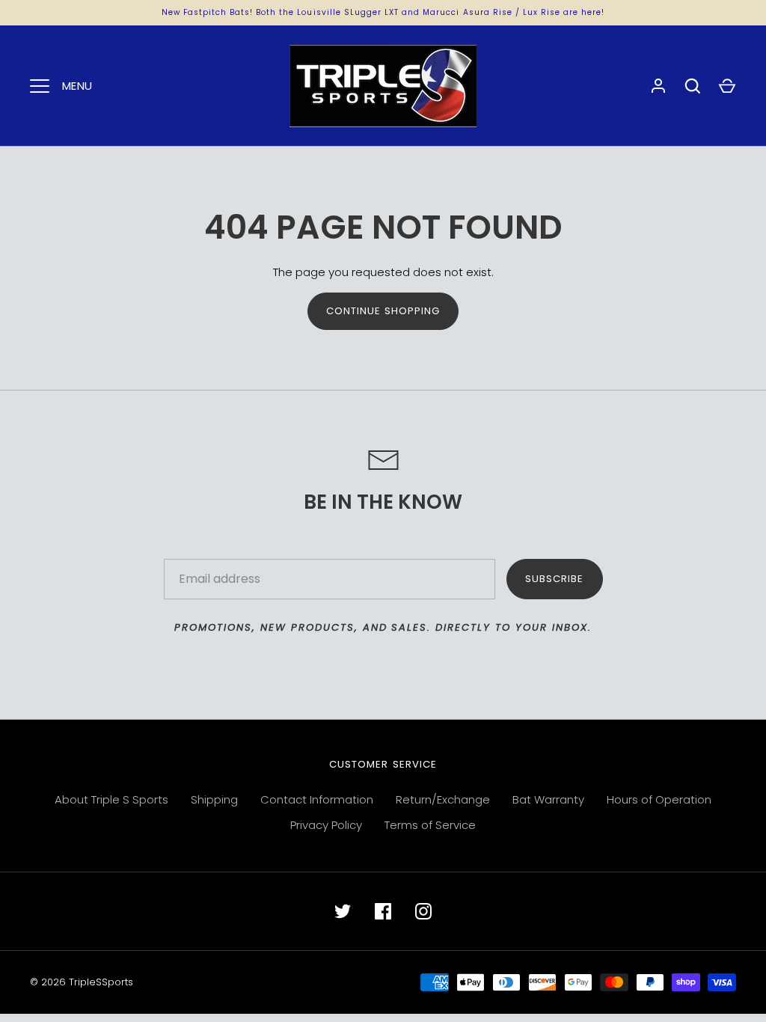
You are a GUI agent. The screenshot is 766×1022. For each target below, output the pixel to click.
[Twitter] (342, 911)
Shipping (214, 799)
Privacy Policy (326, 825)
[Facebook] (383, 911)
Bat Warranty (548, 799)
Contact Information (316, 799)
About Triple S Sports (111, 799)
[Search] (692, 86)
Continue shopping (383, 311)
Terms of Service (430, 825)
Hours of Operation (659, 799)
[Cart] (727, 86)
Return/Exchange (443, 799)
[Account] (658, 86)
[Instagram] (423, 911)
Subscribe (554, 579)
